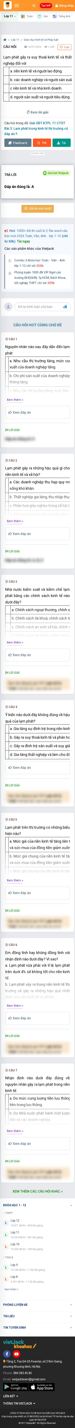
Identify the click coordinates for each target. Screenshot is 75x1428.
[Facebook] (7, 1354)
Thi (44, 143)
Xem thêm (10, 1289)
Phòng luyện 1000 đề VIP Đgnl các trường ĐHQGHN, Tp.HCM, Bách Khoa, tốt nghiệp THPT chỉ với (40, 277)
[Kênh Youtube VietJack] (16, 1354)
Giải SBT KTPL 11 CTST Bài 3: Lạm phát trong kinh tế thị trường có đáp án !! (36, 128)
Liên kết (9, 1396)
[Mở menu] (17, 5)
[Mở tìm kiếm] (34, 5)
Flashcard (19, 143)
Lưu (66, 47)
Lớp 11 (15, 39)
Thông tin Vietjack (18, 1403)
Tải (64, 143)
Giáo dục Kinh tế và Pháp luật (41, 39)
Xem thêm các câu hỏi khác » (37, 1191)
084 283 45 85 (22, 1373)
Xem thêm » (15, 400)
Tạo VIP (46, 5)
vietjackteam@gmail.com (28, 1379)
